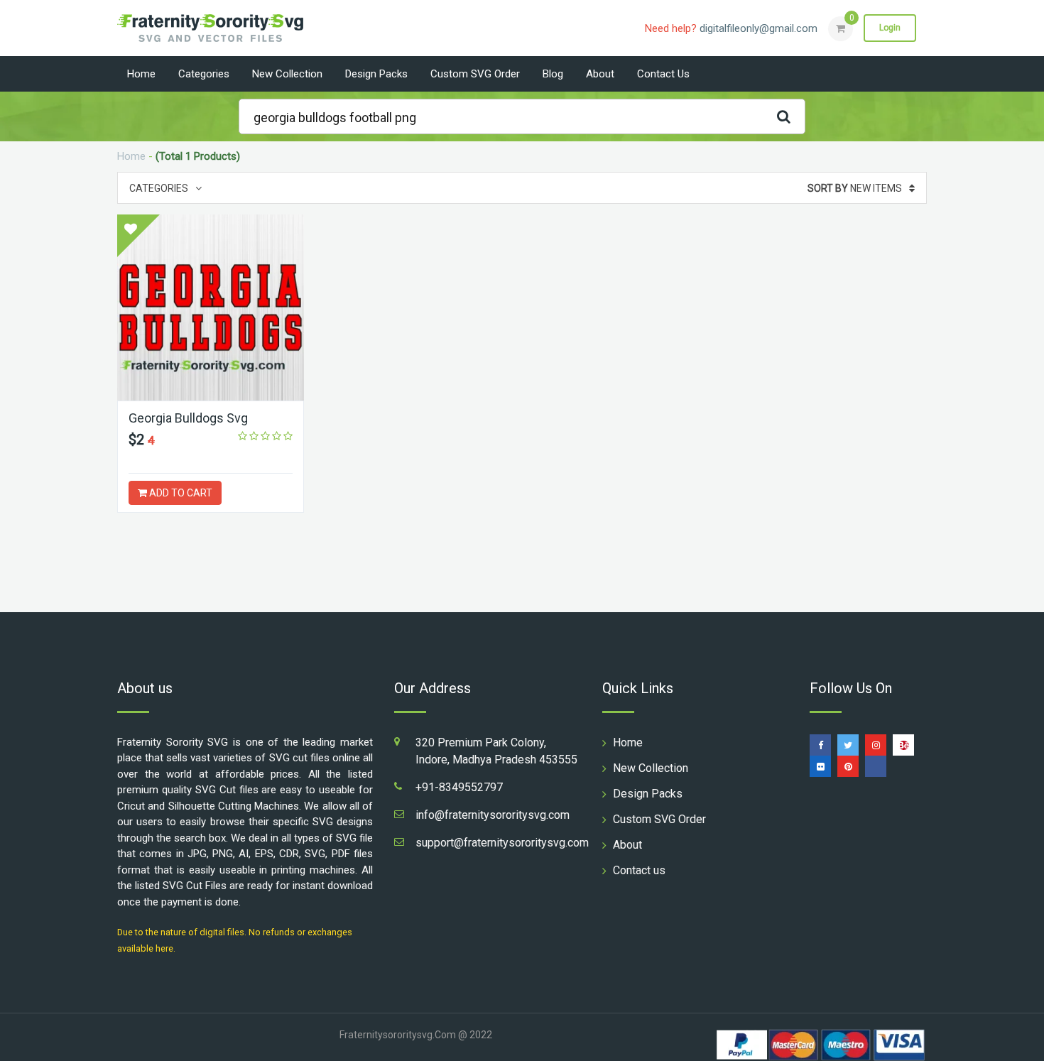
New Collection (287, 73)
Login (890, 28)
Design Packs (376, 73)
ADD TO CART (179, 493)
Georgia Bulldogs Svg (188, 417)
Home (141, 73)
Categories (203, 73)
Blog (553, 73)
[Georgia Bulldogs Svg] (210, 307)
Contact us (663, 73)
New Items (855, 188)
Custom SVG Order (475, 73)
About (600, 73)
